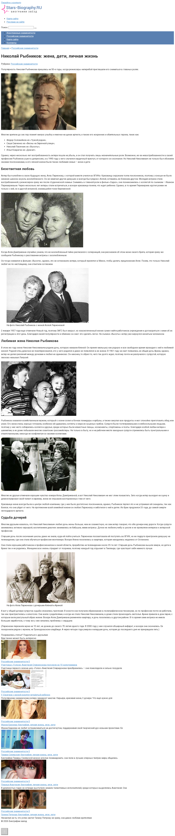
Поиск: (4, 27)
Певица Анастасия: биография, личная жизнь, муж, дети (29, 784)
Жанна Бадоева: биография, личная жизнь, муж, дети (28, 724)
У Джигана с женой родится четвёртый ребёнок (25, 695)
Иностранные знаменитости (21, 33)
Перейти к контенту (11, 2)
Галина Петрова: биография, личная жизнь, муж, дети (28, 814)
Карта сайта (12, 18)
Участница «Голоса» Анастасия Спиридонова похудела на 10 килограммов (39, 665)
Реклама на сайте (15, 22)
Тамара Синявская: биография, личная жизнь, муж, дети (29, 754)
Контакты (12, 42)
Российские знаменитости (20, 36)
